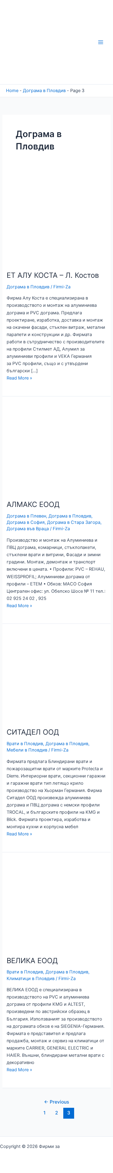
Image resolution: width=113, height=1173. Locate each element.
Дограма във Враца (28, 528)
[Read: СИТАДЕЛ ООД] (49, 675)
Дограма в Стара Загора (73, 522)
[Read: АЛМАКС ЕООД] (49, 448)
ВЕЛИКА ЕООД (32, 960)
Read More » (19, 378)
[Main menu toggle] (100, 42)
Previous (56, 1102)
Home (12, 90)
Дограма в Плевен (26, 516)
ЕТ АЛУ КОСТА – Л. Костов (53, 275)
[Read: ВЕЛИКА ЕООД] (49, 904)
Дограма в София (26, 522)
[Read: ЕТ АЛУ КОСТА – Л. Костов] (49, 218)
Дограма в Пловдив (44, 90)
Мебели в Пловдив (27, 750)
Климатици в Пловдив (31, 978)
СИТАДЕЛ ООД (33, 732)
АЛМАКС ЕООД (33, 504)
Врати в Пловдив (25, 743)
